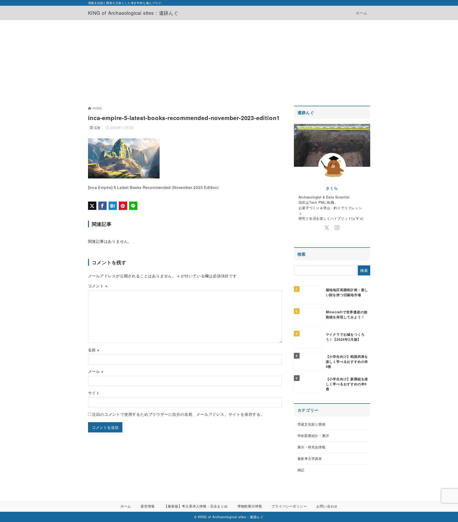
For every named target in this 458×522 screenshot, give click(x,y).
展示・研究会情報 (311, 447)
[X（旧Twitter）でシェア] (92, 206)
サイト (94, 392)
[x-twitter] (327, 227)
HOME (97, 108)
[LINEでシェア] (133, 206)
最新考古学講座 (309, 458)
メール (96, 371)
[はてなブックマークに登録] (113, 206)
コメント (98, 286)
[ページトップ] (447, 511)
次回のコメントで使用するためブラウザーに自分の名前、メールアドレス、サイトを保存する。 (178, 414)
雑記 (301, 469)
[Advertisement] (229, 55)
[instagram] (337, 227)
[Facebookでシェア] (102, 206)
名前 (93, 350)
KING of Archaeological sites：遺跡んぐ (133, 12)
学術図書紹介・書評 (313, 435)
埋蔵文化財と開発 (311, 424)
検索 (301, 254)
